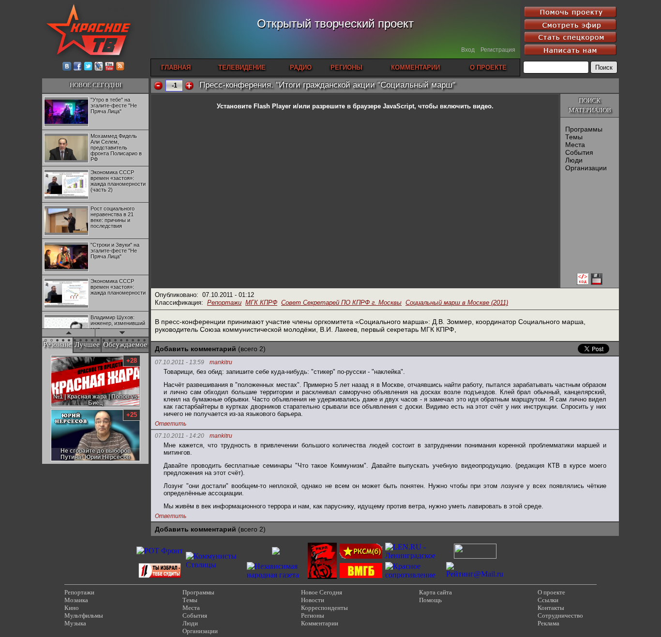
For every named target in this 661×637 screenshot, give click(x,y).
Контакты (551, 607)
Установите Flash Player (254, 106)
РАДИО (301, 67)
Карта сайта (435, 592)
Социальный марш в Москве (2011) (457, 302)
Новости (312, 600)
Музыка (75, 623)
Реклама (548, 623)
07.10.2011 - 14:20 (179, 435)
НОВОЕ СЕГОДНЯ (95, 85)
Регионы (312, 615)
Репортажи (224, 302)
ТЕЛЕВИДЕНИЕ (242, 67)
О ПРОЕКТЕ (488, 67)
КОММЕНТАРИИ (415, 67)
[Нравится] (189, 85)
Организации (586, 168)
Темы (574, 137)
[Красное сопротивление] (414, 575)
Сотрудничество (560, 615)
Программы (583, 129)
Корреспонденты (324, 607)
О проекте (551, 592)
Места (575, 144)
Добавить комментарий (195, 349)
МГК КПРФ (261, 302)
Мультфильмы (83, 615)
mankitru (221, 362)
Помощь (430, 600)
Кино (71, 607)
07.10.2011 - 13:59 (179, 362)
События (579, 152)
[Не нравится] (158, 85)
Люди (574, 160)
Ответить (170, 423)
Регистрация (498, 49)
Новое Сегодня (321, 592)
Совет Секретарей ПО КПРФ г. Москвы (341, 302)
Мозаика (76, 600)
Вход (468, 49)
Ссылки (548, 600)
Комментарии (319, 623)
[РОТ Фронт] (159, 551)
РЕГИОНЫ (346, 67)
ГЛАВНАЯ (176, 67)
